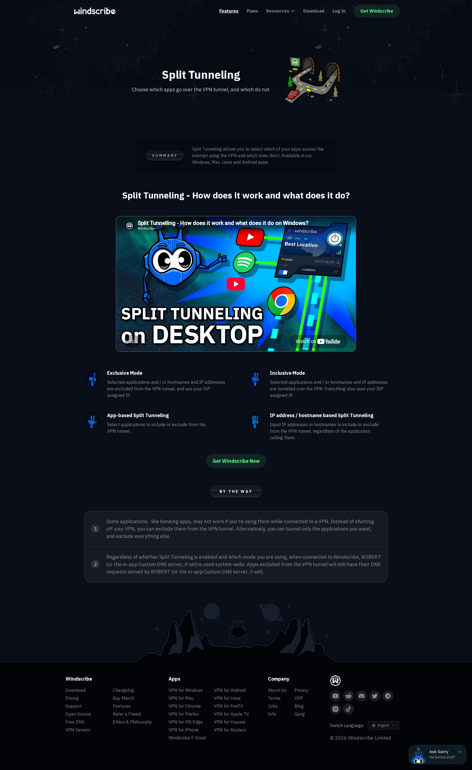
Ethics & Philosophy (132, 722)
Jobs (273, 706)
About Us (277, 690)
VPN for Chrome (185, 706)
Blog (299, 706)
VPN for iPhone (184, 730)
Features (228, 11)
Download (313, 11)
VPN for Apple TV (231, 714)
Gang (299, 714)
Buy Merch (123, 698)
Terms (274, 698)
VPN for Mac (181, 698)
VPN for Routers (230, 730)
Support (74, 706)
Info (272, 714)
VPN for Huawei (229, 722)
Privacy (301, 690)
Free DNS (75, 722)
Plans (252, 11)
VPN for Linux (227, 698)
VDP (298, 698)
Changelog (123, 690)
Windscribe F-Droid (187, 737)
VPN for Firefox (184, 714)
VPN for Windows (186, 690)
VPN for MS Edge (186, 722)
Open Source (78, 714)
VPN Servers (78, 730)
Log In (339, 11)
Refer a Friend (127, 714)
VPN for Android (230, 690)
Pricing (72, 698)
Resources (277, 11)
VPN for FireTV (228, 706)
